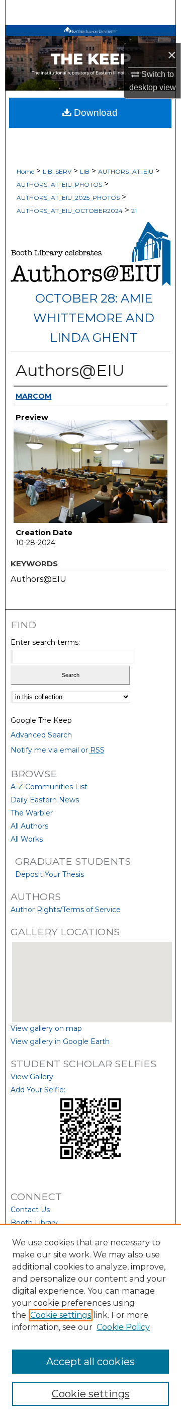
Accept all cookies (90, 1362)
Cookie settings (60, 1315)
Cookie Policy (123, 1327)
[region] (90, 1321)
